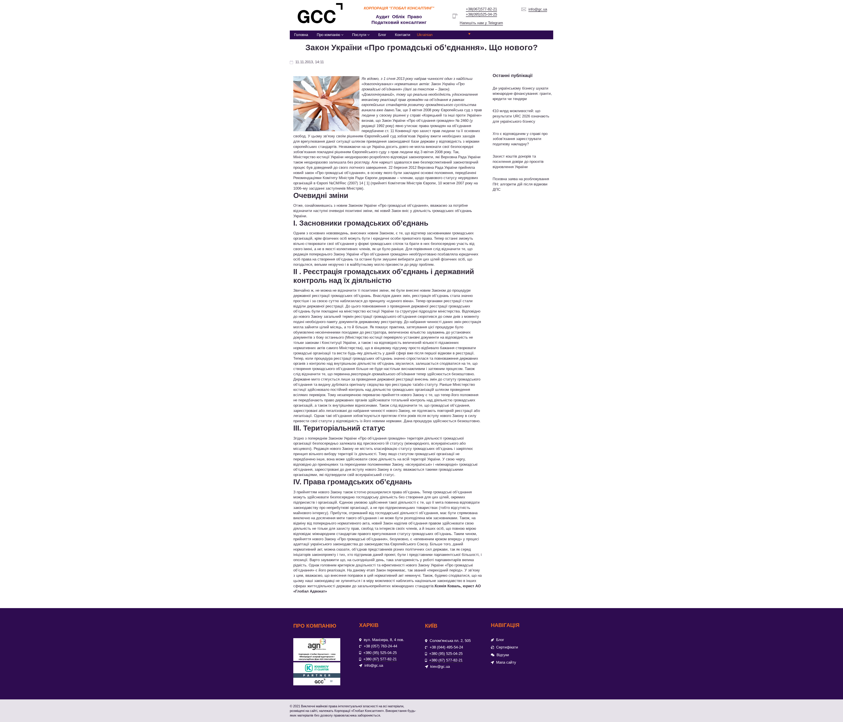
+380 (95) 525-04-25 (380, 653)
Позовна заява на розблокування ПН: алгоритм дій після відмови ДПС (521, 184)
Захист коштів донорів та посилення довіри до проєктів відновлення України (518, 161)
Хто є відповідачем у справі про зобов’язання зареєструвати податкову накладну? (520, 139)
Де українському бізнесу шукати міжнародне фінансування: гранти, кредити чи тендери (522, 93)
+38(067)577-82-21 (481, 9)
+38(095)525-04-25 (481, 14)
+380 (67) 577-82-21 (380, 659)
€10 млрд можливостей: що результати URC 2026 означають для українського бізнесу (521, 116)
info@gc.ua (537, 9)
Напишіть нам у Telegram (481, 23)
